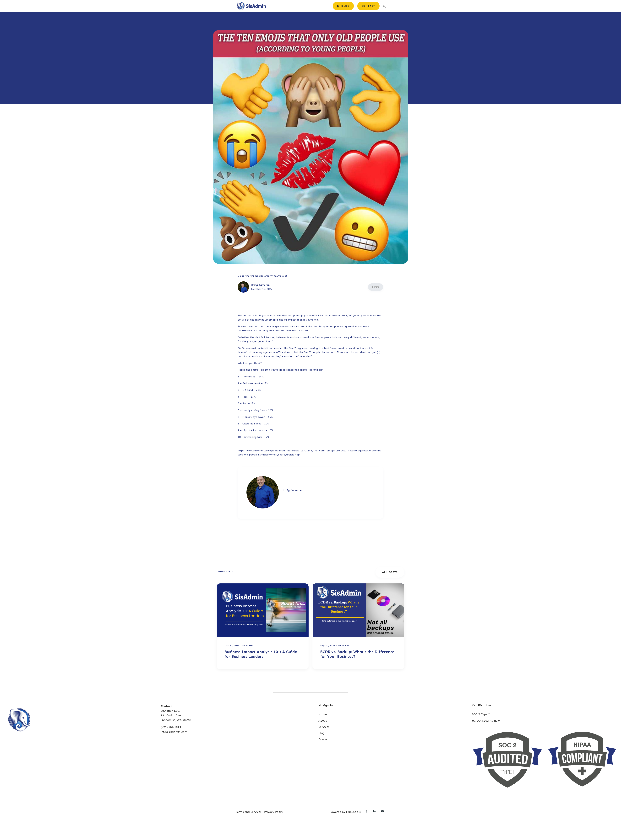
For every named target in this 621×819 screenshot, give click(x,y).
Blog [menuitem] (321, 733)
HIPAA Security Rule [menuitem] (486, 720)
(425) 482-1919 (171, 727)
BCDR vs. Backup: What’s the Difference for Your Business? (357, 654)
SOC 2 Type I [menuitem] (481, 714)
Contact (368, 5)
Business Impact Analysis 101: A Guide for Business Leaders (260, 654)
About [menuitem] (322, 720)
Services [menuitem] (323, 727)
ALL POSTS (390, 572)
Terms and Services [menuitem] (248, 812)
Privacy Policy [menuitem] (273, 812)
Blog (344, 5)
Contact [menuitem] (324, 739)
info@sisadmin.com (174, 732)
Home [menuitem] (322, 714)
